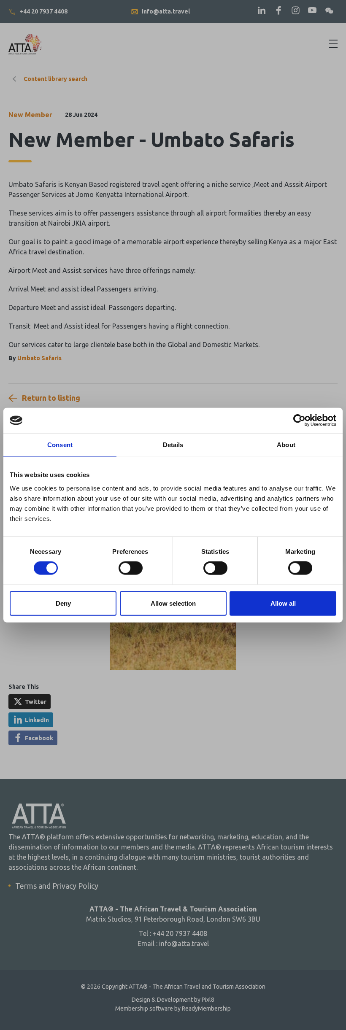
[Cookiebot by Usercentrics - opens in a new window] (299, 420)
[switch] (131, 568)
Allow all (283, 603)
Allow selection (173, 603)
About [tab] (286, 444)
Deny (63, 603)
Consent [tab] (60, 444)
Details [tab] (173, 444)
